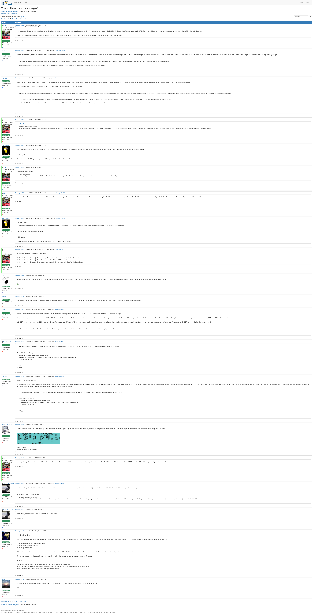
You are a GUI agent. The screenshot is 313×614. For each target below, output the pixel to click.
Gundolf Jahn (7, 342)
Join (302, 2)
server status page (55, 552)
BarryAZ (4, 51)
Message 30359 (20, 120)
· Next (24, 19)
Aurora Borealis (7, 425)
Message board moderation (9, 13)
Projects (16, 11)
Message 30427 (20, 458)
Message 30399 (20, 296)
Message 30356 (20, 50)
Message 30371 (20, 145)
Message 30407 (20, 341)
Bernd (4, 296)
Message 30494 (20, 531)
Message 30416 (20, 424)
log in (22, 16)
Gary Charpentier (8, 483)
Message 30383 (20, 275)
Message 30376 (20, 167)
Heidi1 (4, 275)
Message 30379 (20, 218)
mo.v (3, 531)
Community (17, 2)
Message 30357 (20, 78)
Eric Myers (5, 145)
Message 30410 (20, 376)
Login (307, 2)
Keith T (4, 579)
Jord (4, 25)
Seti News (23, 124)
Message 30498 (20, 579)
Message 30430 (20, 483)
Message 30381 (20, 249)
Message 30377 (20, 193)
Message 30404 (20, 309)
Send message (6, 40)
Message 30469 (20, 509)
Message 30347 (20, 25)
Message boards (6, 11)
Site (26, 2)
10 (21, 19)
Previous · (4, 19)
